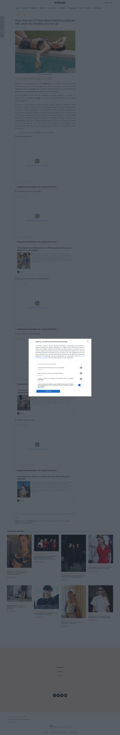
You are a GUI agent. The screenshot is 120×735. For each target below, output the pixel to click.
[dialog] (60, 367)
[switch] (80, 368)
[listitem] (60, 364)
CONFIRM (48, 391)
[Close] (88, 341)
